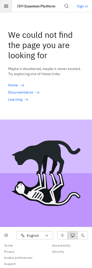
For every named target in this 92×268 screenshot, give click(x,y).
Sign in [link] (82, 6)
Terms (8, 245)
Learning (15, 99)
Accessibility (61, 245)
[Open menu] (6, 6)
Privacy (9, 251)
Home (13, 85)
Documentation (20, 92)
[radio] (62, 235)
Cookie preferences (18, 258)
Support (10, 264)
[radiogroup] (72, 235)
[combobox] (35, 235)
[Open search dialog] (67, 6)
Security (58, 251)
